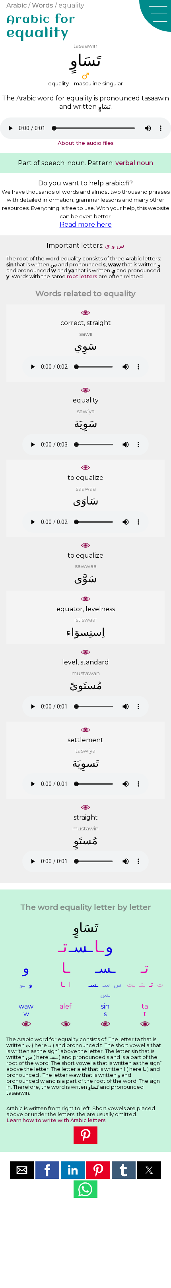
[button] (155, 16)
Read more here (86, 224)
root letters (82, 276)
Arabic (16, 5)
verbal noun (134, 163)
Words (42, 5)
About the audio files (86, 143)
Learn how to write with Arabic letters (56, 1120)
